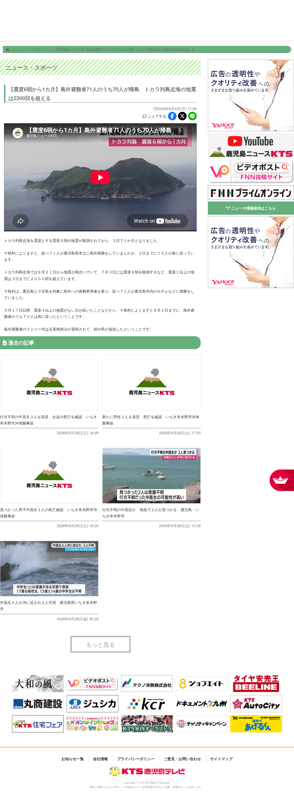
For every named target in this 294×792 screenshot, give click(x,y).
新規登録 (272, 13)
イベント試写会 (197, 30)
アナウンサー (225, 30)
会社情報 (252, 30)
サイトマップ (221, 758)
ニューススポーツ (142, 30)
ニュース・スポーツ (32, 49)
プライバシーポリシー (135, 758)
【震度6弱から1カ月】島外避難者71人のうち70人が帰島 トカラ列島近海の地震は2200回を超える (127, 49)
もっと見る (100, 644)
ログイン (288, 13)
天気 (170, 30)
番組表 (27, 9)
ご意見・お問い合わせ (182, 758)
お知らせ (280, 30)
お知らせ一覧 (72, 758)
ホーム (87, 30)
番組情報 (115, 30)
